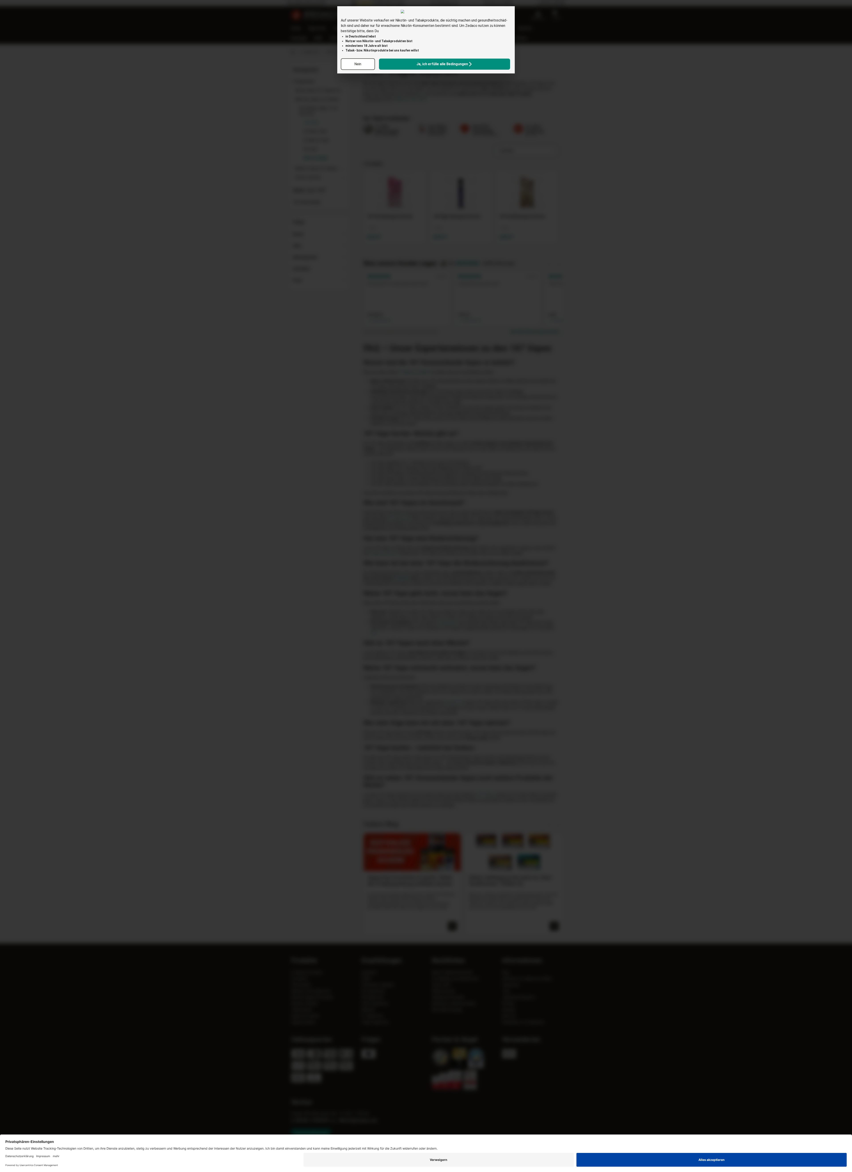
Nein (357, 64)
